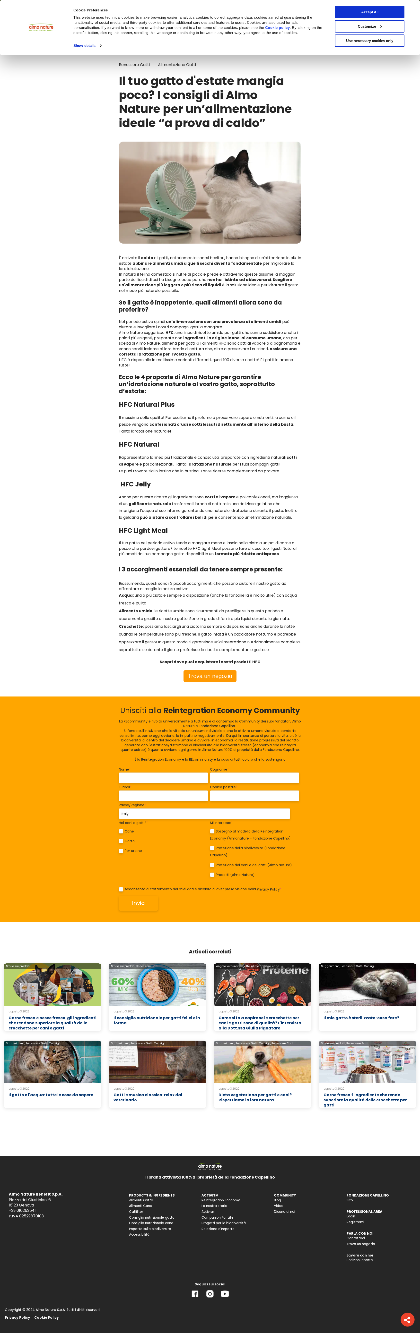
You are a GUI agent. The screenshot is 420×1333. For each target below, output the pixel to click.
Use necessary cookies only (369, 41)
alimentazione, (261, 966)
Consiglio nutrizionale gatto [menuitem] (152, 1217)
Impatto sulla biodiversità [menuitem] (150, 1229)
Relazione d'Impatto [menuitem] (218, 1229)
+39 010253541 (22, 1210)
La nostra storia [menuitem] (214, 1206)
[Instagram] (209, 1297)
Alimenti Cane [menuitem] (140, 1206)
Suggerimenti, (330, 966)
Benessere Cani (282, 1043)
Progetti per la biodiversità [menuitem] (223, 1223)
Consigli (369, 966)
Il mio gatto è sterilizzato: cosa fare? (361, 1018)
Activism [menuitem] (208, 1211)
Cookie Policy (46, 1317)
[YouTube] (224, 1297)
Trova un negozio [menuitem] (361, 1244)
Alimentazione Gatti (177, 65)
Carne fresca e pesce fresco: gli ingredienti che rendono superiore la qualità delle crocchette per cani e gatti (52, 1023)
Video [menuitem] (278, 1206)
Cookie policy (277, 27)
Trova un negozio (210, 676)
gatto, (246, 966)
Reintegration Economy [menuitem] (220, 1200)
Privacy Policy (268, 889)
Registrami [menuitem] (355, 1222)
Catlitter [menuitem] (136, 1211)
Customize (367, 26)
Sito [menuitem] (350, 1200)
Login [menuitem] (351, 1216)
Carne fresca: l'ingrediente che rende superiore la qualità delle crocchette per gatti (365, 1100)
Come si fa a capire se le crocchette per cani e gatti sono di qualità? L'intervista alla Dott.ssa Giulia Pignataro (260, 1023)
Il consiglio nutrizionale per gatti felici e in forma (157, 1020)
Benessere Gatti (134, 65)
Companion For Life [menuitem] (217, 1217)
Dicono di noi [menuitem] (284, 1211)
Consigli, (265, 1043)
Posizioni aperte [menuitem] (360, 1260)
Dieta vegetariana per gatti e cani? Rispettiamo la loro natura (255, 1097)
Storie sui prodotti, (123, 966)
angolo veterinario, (229, 966)
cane (275, 966)
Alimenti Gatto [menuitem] (141, 1200)
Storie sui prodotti (18, 966)
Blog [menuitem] (277, 1200)
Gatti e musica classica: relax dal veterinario (148, 1097)
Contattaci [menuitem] (356, 1238)
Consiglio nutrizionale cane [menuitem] (151, 1223)
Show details (84, 45)
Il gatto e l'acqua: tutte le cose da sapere (51, 1095)
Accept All (369, 12)
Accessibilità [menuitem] (139, 1234)
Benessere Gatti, (352, 966)
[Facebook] (195, 1297)
